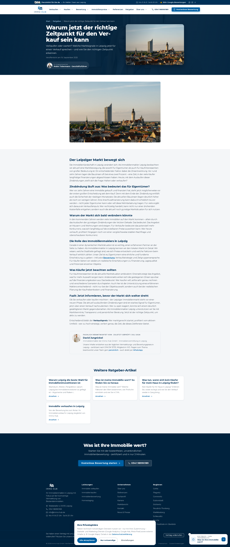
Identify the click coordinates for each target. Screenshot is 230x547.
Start (48, 21)
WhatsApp (138, 350)
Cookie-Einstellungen (176, 543)
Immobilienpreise (99, 9)
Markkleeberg (159, 512)
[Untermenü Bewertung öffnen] (87, 9)
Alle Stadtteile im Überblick (164, 524)
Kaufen (67, 9)
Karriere (120, 500)
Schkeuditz (157, 516)
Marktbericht (122, 504)
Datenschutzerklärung (122, 534)
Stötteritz (157, 504)
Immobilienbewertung (91, 496)
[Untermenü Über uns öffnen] (146, 9)
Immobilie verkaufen (90, 489)
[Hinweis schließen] (189, 534)
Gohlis (155, 489)
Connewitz (157, 496)
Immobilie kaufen (89, 493)
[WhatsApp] (189, 2)
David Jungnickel (93, 338)
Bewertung (81, 9)
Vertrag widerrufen (174, 535)
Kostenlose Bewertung (187, 9)
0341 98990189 (140, 463)
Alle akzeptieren (87, 540)
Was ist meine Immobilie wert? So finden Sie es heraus (115, 381)
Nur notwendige (108, 540)
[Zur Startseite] (40, 9)
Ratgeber (130, 9)
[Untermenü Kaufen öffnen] (72, 9)
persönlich (113, 350)
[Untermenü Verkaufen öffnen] (60, 9)
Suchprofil (121, 496)
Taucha (156, 520)
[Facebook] (195, 2)
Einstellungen (127, 540)
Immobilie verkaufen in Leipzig (66, 406)
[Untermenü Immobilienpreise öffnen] (108, 9)
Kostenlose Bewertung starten (99, 463)
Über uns (140, 9)
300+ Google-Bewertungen (174, 2)
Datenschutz (162, 543)
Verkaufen (53, 9)
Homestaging (87, 500)
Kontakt (120, 508)
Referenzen (118, 9)
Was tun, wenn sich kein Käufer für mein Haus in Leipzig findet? (160, 381)
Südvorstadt (158, 500)
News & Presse (123, 512)
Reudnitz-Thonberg (161, 508)
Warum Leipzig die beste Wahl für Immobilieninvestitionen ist (68, 381)
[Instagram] (192, 2)
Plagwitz (156, 493)
